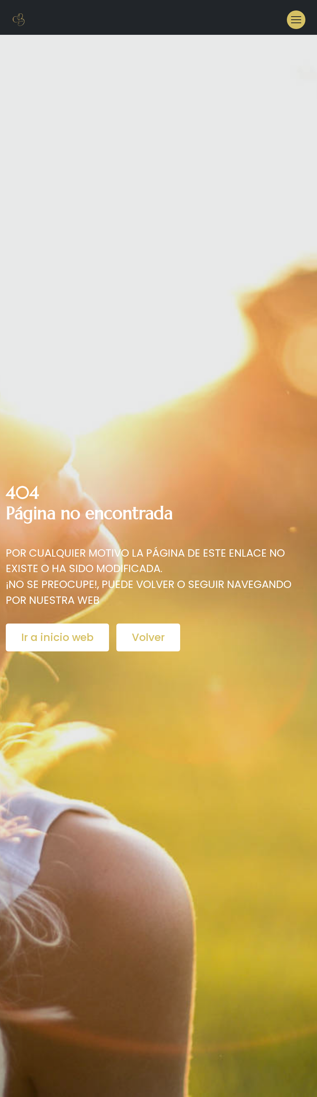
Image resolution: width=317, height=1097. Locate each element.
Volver (148, 637)
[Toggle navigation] (296, 19)
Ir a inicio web (57, 637)
